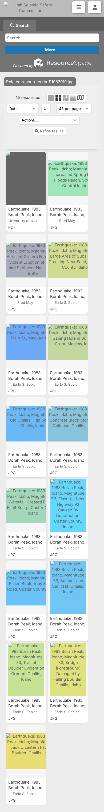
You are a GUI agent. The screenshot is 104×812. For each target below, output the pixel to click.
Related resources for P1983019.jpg (40, 81)
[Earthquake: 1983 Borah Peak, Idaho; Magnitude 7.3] (26, 178)
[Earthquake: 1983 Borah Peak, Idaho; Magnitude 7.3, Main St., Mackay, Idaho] (26, 342)
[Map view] (81, 98)
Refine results (51, 131)
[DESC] (46, 108)
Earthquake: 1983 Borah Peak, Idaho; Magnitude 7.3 (25, 215)
